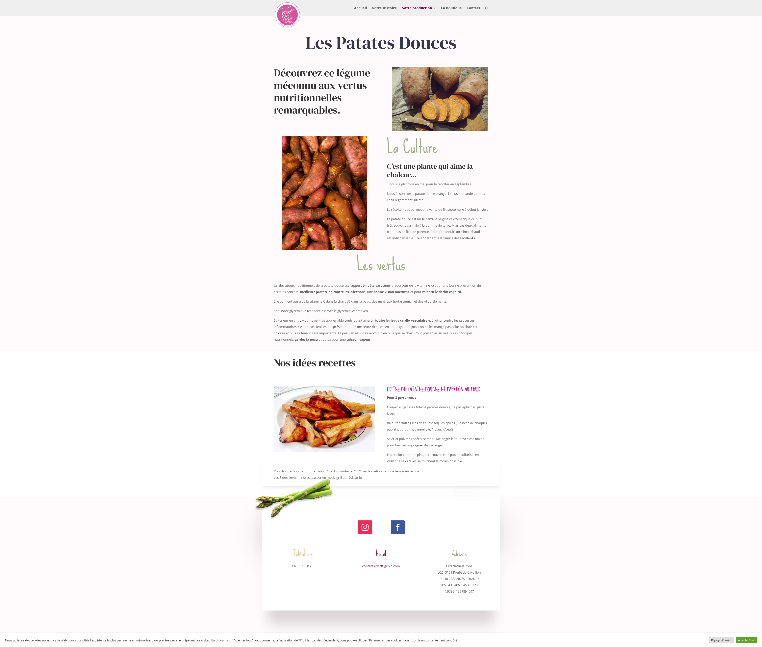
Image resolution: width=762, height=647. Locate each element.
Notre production (417, 8)
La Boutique (451, 8)
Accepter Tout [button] (746, 640)
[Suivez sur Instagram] (365, 527)
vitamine (423, 285)
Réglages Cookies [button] (721, 640)
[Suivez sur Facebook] (398, 527)
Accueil (360, 8)
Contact (473, 8)
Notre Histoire (384, 8)
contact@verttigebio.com (381, 566)
